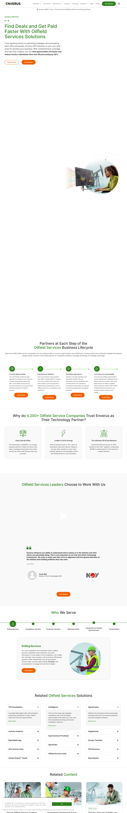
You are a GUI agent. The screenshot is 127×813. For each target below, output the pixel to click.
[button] (119, 3)
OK (62, 804)
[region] (38, 804)
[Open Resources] (61, 4)
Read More (12, 721)
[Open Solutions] (40, 4)
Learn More (30, 564)
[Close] (71, 799)
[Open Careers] (87, 4)
